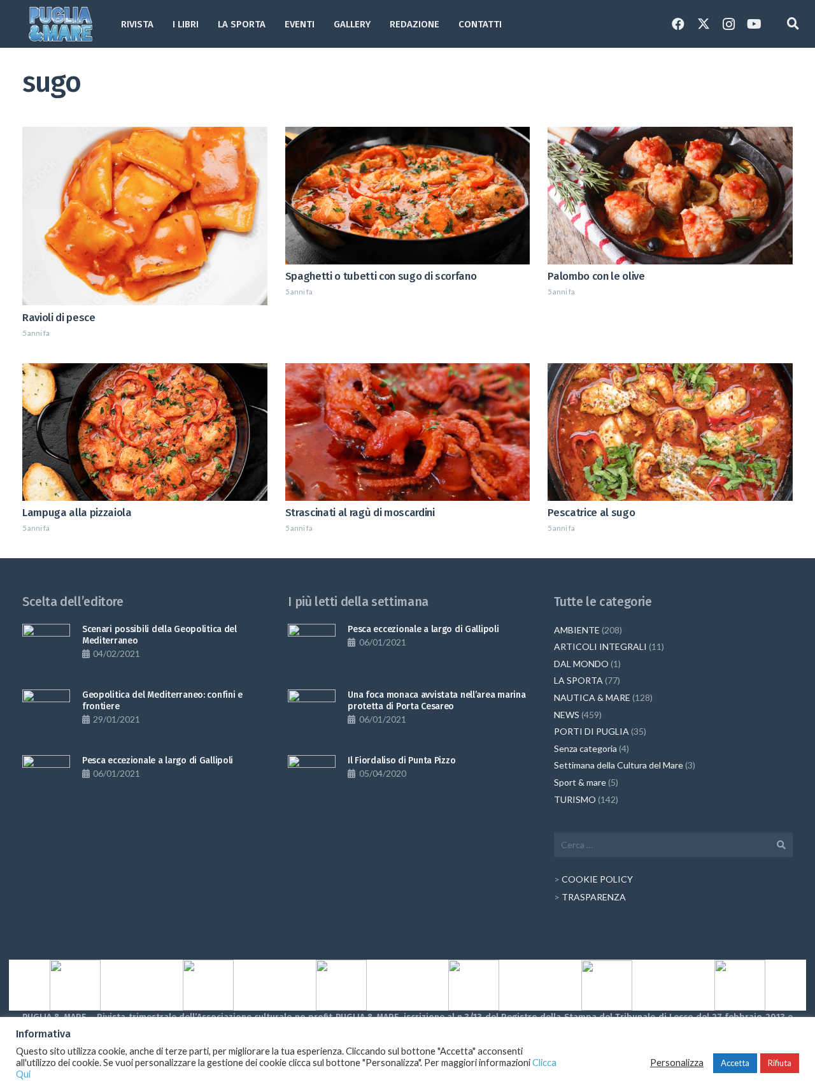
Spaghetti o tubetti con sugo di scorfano (381, 276)
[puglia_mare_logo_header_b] (60, 24)
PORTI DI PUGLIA (591, 731)
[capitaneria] (75, 985)
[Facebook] (678, 24)
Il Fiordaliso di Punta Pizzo (401, 760)
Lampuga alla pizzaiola (77, 512)
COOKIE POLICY (597, 879)
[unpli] (474, 985)
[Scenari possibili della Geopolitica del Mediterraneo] (46, 648)
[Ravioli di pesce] (144, 216)
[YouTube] (754, 24)
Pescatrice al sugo (591, 512)
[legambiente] (208, 985)
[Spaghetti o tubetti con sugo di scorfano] (407, 195)
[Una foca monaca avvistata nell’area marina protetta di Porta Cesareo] (312, 713)
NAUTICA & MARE (592, 697)
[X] (703, 24)
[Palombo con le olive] (670, 195)
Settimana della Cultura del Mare (618, 765)
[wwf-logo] (739, 985)
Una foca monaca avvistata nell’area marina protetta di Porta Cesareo (436, 700)
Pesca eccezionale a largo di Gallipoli (157, 760)
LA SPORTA (578, 680)
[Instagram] (729, 24)
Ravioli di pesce (59, 317)
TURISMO (575, 799)
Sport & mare (580, 782)
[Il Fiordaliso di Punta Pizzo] (312, 779)
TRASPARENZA (594, 896)
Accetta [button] (735, 1063)
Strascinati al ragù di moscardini (360, 512)
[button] (379, 24)
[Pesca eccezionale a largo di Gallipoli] (46, 779)
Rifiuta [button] (779, 1063)
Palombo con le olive (596, 276)
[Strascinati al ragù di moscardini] (407, 432)
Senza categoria (585, 748)
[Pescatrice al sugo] (670, 432)
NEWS (566, 714)
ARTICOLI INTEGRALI (600, 646)
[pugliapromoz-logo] (607, 985)
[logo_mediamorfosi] (341, 985)
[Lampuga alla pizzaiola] (144, 432)
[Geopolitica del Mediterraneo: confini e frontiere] (46, 713)
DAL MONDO (581, 663)
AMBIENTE (577, 629)
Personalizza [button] (677, 1062)
